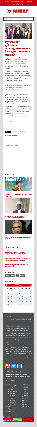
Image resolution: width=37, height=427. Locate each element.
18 (11, 299)
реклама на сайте (15, 1)
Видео (9, 406)
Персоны (26, 387)
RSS (14, 4)
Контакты (24, 404)
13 (19, 296)
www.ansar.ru (18, 376)
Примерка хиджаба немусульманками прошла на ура (16, 265)
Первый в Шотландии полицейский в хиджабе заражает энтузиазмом (16, 253)
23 (30, 299)
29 (26, 301)
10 (8, 296)
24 (8, 301)
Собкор (12, 387)
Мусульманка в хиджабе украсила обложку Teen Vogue (18, 195)
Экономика (12, 395)
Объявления (13, 404)
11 (11, 296)
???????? (16, 131)
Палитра (12, 398)
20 (19, 299)
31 (8, 304)
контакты (18, 4)
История (26, 393)
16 (30, 296)
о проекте (7, 1)
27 (19, 301)
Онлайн (26, 395)
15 (26, 296)
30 (30, 301)
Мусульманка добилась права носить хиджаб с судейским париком (16, 216)
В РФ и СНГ (13, 386)
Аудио (9, 408)
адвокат (13, 275)
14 (23, 296)
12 (15, 296)
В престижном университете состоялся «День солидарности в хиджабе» (17, 259)
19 (15, 299)
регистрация (29, 1)
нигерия (22, 275)
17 (8, 299)
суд (17, 275)
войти (22, 1)
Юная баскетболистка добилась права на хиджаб (17, 238)
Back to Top (31, 420)
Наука (11, 397)
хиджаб (7, 275)
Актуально (25, 384)
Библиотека (11, 410)
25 (11, 301)
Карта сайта (25, 406)
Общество (12, 393)
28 (23, 301)
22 (26, 299)
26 (15, 301)
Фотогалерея (11, 411)
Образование (13, 391)
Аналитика (27, 386)
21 (23, 299)
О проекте (25, 397)
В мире (11, 389)
